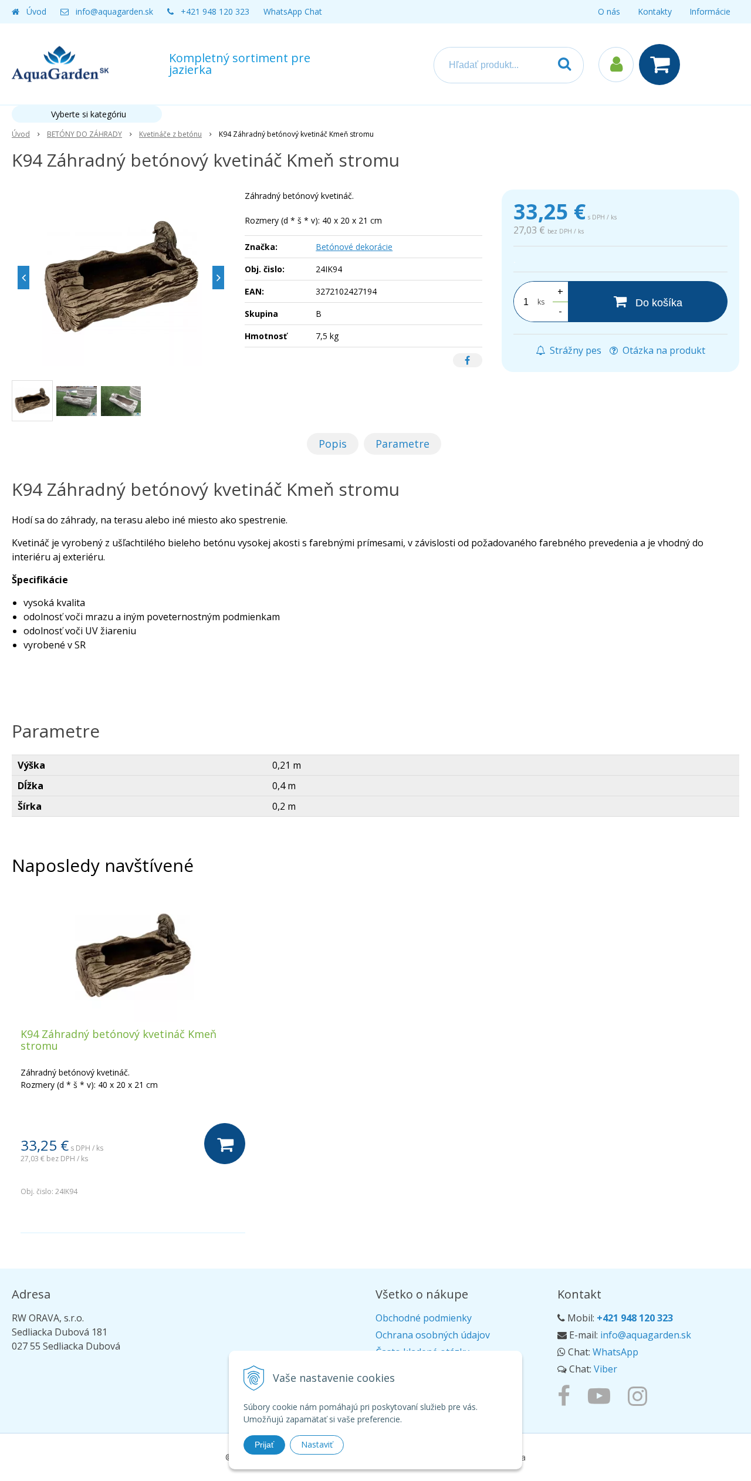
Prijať (264, 1444)
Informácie (709, 11)
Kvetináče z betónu (170, 134)
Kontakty (655, 11)
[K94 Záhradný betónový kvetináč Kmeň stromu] (121, 278)
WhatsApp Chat (292, 11)
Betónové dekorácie (354, 246)
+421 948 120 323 (215, 11)
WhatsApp (615, 1351)
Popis (333, 444)
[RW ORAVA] (566, 1395)
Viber (605, 1368)
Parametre (402, 444)
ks (540, 302)
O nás (609, 11)
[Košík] (662, 64)
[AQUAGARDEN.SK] (640, 1395)
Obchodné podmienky (424, 1317)
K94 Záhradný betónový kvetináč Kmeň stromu (118, 1040)
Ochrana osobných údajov (433, 1334)
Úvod (36, 11)
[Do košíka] (224, 1143)
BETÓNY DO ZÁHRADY (84, 134)
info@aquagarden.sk (114, 11)
